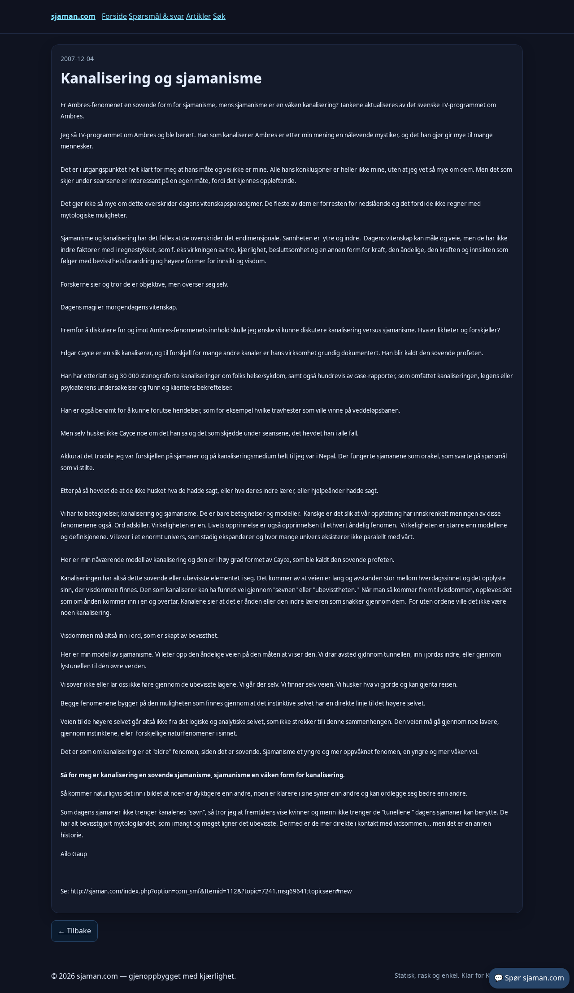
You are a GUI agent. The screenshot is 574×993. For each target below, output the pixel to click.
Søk (219, 16)
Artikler (198, 16)
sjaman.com (73, 16)
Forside (114, 16)
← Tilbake (74, 931)
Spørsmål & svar (156, 16)
